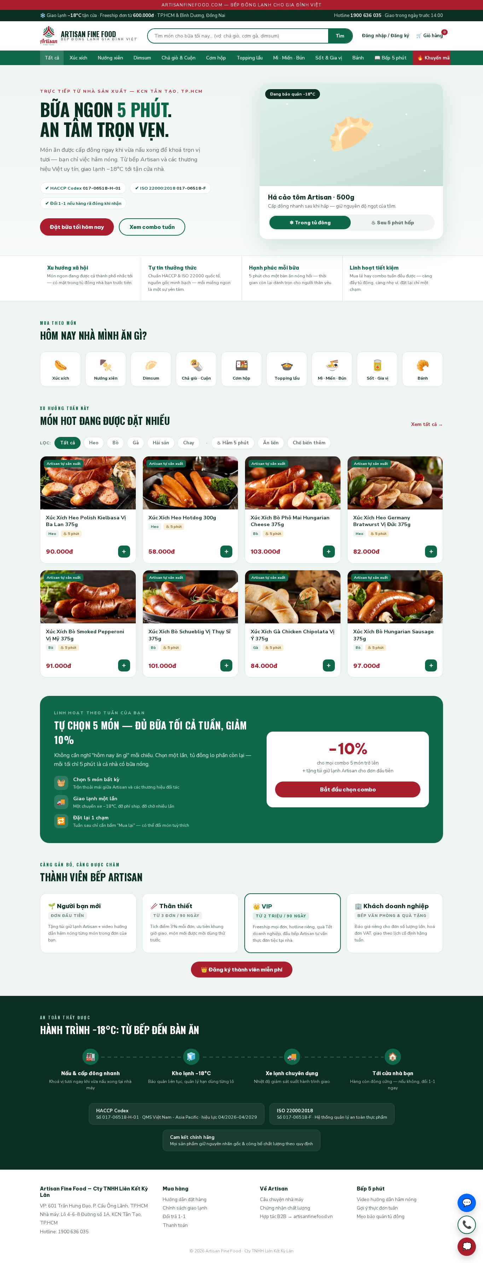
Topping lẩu (250, 57)
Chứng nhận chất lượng (285, 1208)
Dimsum (142, 57)
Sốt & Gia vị (328, 57)
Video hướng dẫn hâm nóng (387, 1199)
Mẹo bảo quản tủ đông (381, 1216)
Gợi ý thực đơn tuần (377, 1208)
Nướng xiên (110, 57)
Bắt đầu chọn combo (348, 789)
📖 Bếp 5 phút (390, 57)
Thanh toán (175, 1225)
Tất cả (52, 57)
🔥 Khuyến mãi (434, 57)
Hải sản (161, 443)
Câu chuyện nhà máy (281, 1199)
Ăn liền (271, 443)
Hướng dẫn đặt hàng (184, 1199)
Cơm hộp (216, 57)
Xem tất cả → (427, 424)
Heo (93, 443)
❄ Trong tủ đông (310, 222)
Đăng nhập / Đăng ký (385, 36)
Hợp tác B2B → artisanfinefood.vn (296, 1216)
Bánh (358, 57)
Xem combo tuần (152, 227)
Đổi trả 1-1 (174, 1216)
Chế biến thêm (309, 443)
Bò (115, 443)
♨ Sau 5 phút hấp (392, 222)
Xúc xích (78, 57)
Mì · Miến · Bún (289, 57)
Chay (188, 443)
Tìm (340, 36)
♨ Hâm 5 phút (233, 443)
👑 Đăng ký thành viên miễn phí (242, 969)
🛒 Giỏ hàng (429, 36)
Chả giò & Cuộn (179, 57)
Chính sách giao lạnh (185, 1208)
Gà (136, 443)
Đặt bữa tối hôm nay (77, 227)
